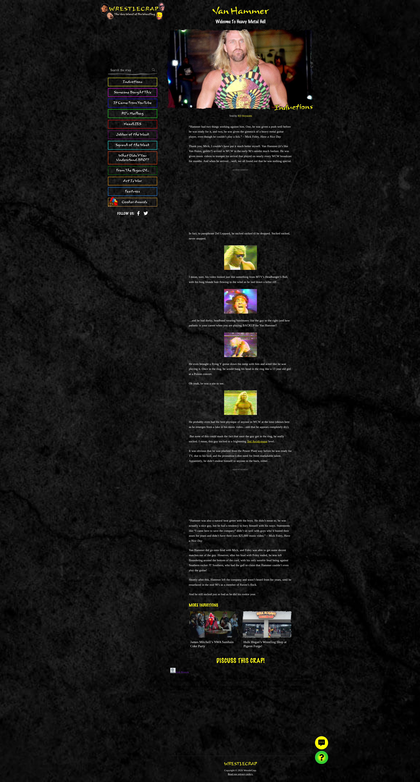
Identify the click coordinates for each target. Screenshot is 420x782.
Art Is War (132, 180)
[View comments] (321, 742)
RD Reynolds (245, 115)
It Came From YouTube (132, 102)
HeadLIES (132, 124)
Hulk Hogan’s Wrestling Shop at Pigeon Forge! (265, 644)
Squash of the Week (132, 145)
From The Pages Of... (132, 170)
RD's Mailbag (133, 113)
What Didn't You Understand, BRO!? (132, 157)
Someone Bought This (132, 92)
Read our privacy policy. (240, 774)
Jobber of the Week (132, 134)
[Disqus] (240, 708)
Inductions (132, 81)
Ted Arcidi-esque (257, 441)
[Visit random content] (321, 757)
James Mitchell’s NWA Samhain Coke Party (212, 644)
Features (132, 191)
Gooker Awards (134, 202)
